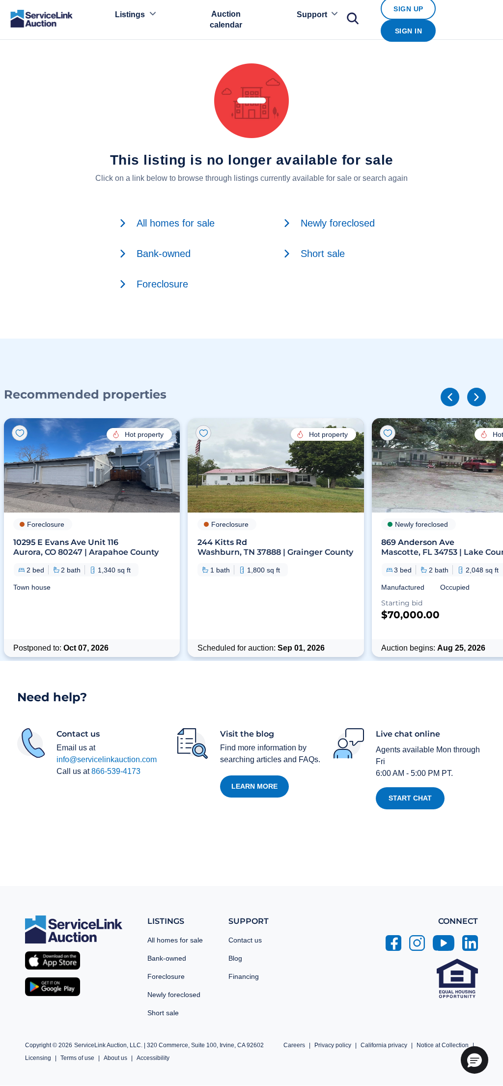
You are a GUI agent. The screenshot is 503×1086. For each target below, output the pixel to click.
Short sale (163, 1013)
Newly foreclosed (173, 995)
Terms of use (77, 1058)
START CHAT (410, 798)
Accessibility (153, 1058)
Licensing (38, 1058)
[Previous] (450, 397)
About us (115, 1058)
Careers (294, 1045)
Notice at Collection (443, 1045)
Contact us (245, 940)
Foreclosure (166, 976)
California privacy (384, 1045)
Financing (243, 976)
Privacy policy (332, 1045)
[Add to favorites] (20, 433)
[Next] (476, 397)
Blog (235, 958)
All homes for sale (175, 940)
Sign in (408, 31)
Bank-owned (166, 958)
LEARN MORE (254, 786)
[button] (92, 537)
